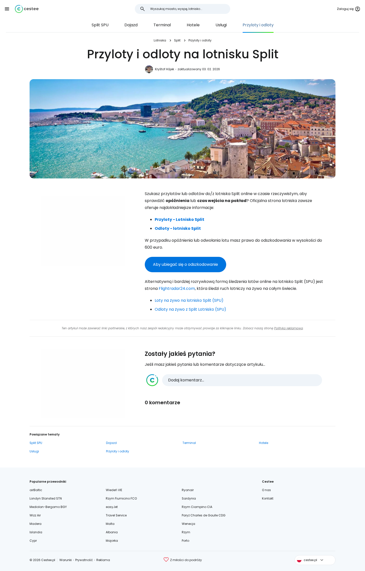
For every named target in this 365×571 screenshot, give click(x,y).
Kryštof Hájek (164, 69)
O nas (266, 490)
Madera (35, 524)
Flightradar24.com (177, 288)
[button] (7, 9)
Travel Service (116, 515)
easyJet (112, 507)
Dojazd (131, 25)
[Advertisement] (83, 231)
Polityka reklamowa (288, 328)
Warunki (65, 560)
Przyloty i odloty (258, 25)
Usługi (221, 25)
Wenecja (188, 524)
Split (177, 40)
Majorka (112, 540)
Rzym (186, 532)
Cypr (33, 540)
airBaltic (36, 490)
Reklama (103, 560)
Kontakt (267, 498)
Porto (185, 540)
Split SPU (100, 25)
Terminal (162, 25)
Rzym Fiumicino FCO (121, 498)
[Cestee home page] (26, 9)
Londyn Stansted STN (46, 498)
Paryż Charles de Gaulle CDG (203, 515)
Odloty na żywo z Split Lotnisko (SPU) (190, 309)
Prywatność (84, 560)
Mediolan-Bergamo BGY (48, 507)
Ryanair (188, 490)
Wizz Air (35, 515)
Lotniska (160, 40)
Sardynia (189, 498)
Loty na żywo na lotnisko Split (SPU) (189, 300)
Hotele (193, 25)
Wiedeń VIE (114, 490)
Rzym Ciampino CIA (197, 507)
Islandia (36, 532)
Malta (110, 524)
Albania (112, 532)
